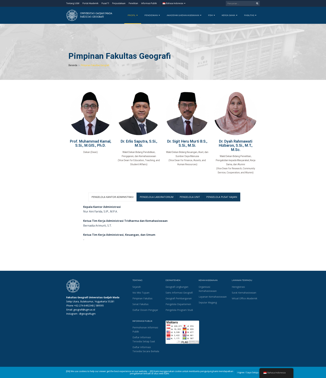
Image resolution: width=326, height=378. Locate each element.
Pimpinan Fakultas (142, 298)
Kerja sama (229, 15)
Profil (132, 15)
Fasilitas (249, 15)
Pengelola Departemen (178, 304)
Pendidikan (151, 15)
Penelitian (133, 3)
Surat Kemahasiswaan (244, 292)
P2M (210, 15)
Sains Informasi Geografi (179, 292)
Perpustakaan (118, 3)
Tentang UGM (72, 3)
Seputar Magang (208, 302)
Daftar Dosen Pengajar (145, 310)
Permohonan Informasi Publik (145, 329)
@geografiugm (87, 313)
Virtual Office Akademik (244, 298)
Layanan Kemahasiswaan (213, 296)
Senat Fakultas (140, 304)
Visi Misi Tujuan (140, 292)
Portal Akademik (90, 3)
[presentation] (112, 197)
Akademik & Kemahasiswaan (183, 15)
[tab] (112, 197)
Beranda (73, 65)
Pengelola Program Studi (179, 310)
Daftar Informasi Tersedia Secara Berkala (145, 349)
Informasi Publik (149, 3)
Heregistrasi (238, 286)
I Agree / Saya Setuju (248, 372)
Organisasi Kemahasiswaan (208, 289)
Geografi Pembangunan (179, 298)
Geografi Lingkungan (177, 286)
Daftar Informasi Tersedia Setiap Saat (143, 339)
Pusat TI (105, 3)
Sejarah (136, 286)
